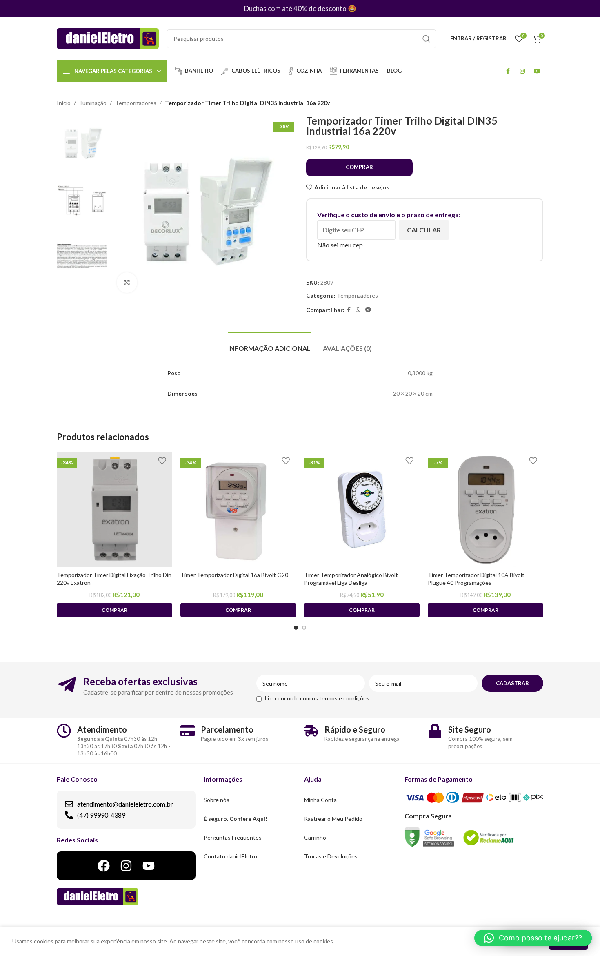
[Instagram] (126, 866)
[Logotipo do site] (108, 37)
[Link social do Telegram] (368, 309)
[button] (533, 938)
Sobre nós (216, 799)
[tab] (269, 344)
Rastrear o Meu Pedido (333, 818)
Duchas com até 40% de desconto (295, 8)
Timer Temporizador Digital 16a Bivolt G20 (234, 574)
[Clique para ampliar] (127, 282)
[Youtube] (148, 866)
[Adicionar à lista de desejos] (162, 461)
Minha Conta (320, 799)
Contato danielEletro (230, 856)
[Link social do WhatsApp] (358, 309)
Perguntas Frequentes (233, 837)
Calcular (424, 230)
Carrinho (315, 837)
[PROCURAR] (426, 38)
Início (64, 102)
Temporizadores (135, 102)
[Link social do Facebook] (508, 71)
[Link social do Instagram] (522, 71)
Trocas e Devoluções (331, 856)
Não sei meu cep (340, 245)
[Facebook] (103, 866)
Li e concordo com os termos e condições (317, 698)
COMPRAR (359, 167)
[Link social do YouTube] (537, 71)
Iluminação (93, 102)
